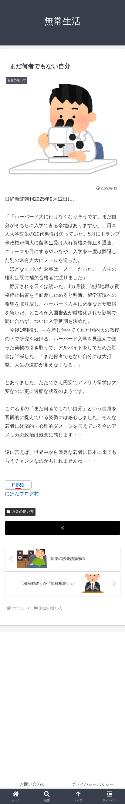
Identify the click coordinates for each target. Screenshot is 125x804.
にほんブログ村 (22, 493)
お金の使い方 (23, 511)
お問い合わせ (32, 784)
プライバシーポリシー (92, 784)
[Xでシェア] (62, 528)
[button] (112, 742)
